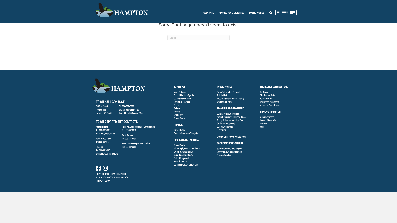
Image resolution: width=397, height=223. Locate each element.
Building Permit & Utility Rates (228, 114)
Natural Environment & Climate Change (231, 117)
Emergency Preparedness (269, 102)
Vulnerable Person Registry (270, 105)
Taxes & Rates (179, 130)
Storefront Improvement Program (229, 149)
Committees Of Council (182, 99)
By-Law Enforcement (225, 127)
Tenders (177, 112)
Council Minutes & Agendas (184, 95)
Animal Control (179, 118)
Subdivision (221, 130)
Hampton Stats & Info (268, 120)
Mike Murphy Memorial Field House (187, 148)
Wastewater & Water (224, 102)
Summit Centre (179, 145)
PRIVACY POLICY (103, 181)
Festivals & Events (180, 161)
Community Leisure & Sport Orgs (186, 165)
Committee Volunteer (182, 102)
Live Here (263, 123)
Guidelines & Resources (226, 123)
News (262, 127)
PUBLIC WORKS (256, 13)
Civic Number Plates (267, 95)
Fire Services (265, 92)
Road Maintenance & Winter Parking (230, 99)
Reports (177, 105)
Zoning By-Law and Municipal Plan (230, 120)
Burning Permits (266, 99)
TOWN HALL (208, 13)
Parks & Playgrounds (181, 158)
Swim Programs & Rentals (183, 152)
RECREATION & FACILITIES (231, 13)
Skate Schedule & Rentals (183, 155)
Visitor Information (267, 117)
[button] (272, 13)
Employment (178, 115)
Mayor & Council (180, 92)
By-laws (177, 108)
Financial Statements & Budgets (186, 133)
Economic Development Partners (229, 152)
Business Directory (224, 155)
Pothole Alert (222, 95)
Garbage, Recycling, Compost (228, 92)
